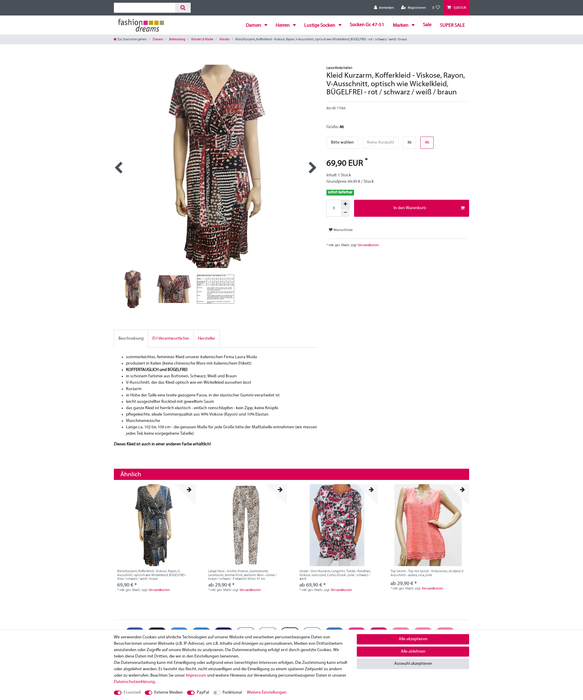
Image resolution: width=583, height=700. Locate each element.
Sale (427, 24)
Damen (254, 25)
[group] (155, 525)
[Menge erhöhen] (345, 204)
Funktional (232, 692)
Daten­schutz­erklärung (134, 682)
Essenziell (132, 692)
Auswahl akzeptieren (413, 663)
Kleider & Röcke (202, 39)
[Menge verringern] (345, 212)
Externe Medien (168, 692)
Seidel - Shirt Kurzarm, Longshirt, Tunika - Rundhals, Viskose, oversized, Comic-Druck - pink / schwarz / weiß (335, 575)
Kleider (224, 39)
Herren (283, 25)
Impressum (196, 675)
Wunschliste (342, 230)
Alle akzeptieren (413, 639)
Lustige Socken (320, 25)
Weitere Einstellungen (266, 692)
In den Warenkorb (410, 208)
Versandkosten (368, 245)
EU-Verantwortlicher (170, 338)
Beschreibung (131, 338)
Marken (401, 25)
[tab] (131, 339)
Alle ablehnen (413, 651)
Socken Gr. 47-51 (367, 24)
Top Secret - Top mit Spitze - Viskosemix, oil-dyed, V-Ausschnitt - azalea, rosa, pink (427, 573)
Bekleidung (177, 39)
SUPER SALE (452, 25)
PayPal (203, 692)
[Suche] (183, 8)
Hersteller (206, 338)
